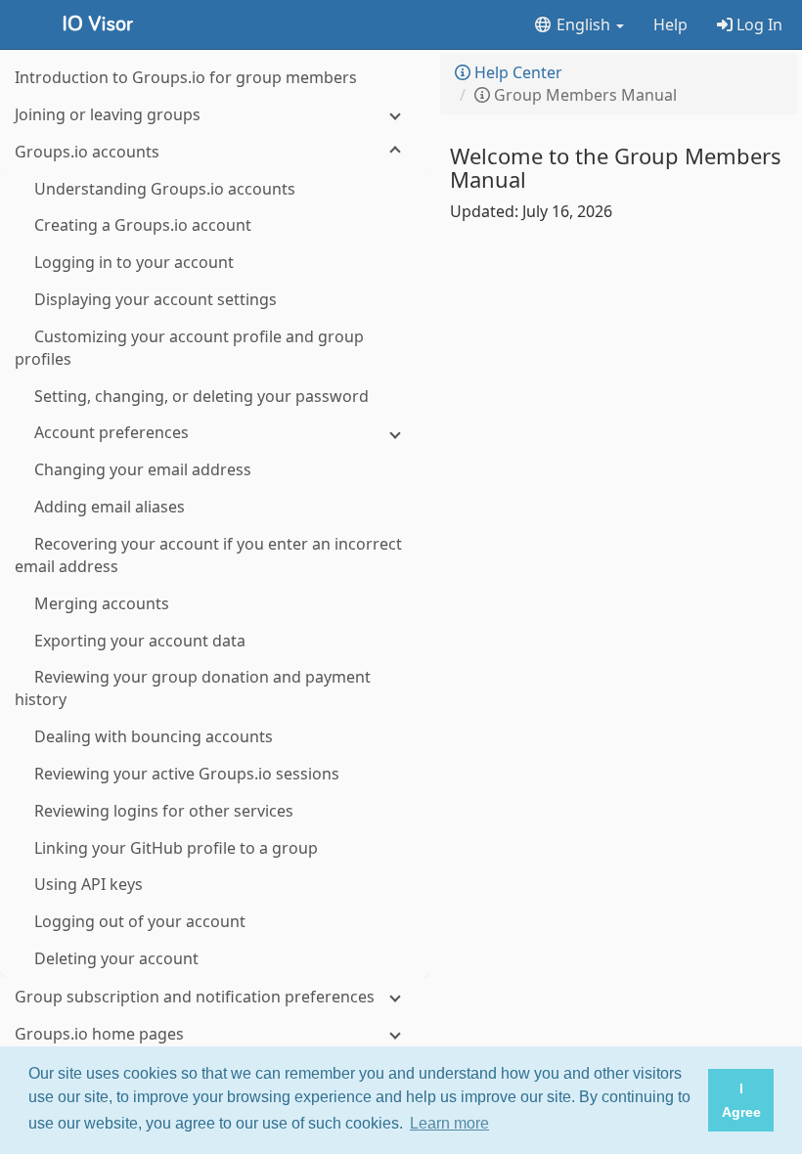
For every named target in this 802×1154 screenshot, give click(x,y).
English (583, 24)
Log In (757, 24)
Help (670, 24)
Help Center (516, 72)
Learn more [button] (449, 1123)
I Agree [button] (741, 1100)
